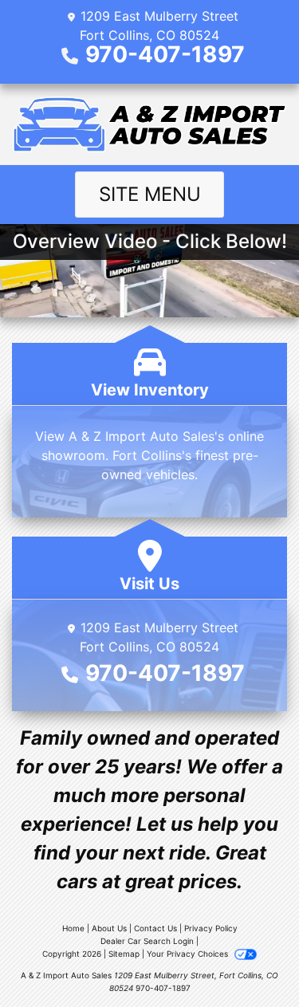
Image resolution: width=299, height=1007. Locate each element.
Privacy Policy (211, 928)
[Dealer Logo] (149, 124)
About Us (109, 928)
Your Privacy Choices (188, 953)
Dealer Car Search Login (147, 941)
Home (73, 928)
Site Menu (150, 194)
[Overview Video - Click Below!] (149, 269)
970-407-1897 (165, 54)
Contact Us (155, 928)
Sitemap (124, 953)
